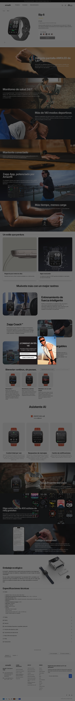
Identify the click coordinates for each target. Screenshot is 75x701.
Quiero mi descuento (28, 357)
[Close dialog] (55, 338)
